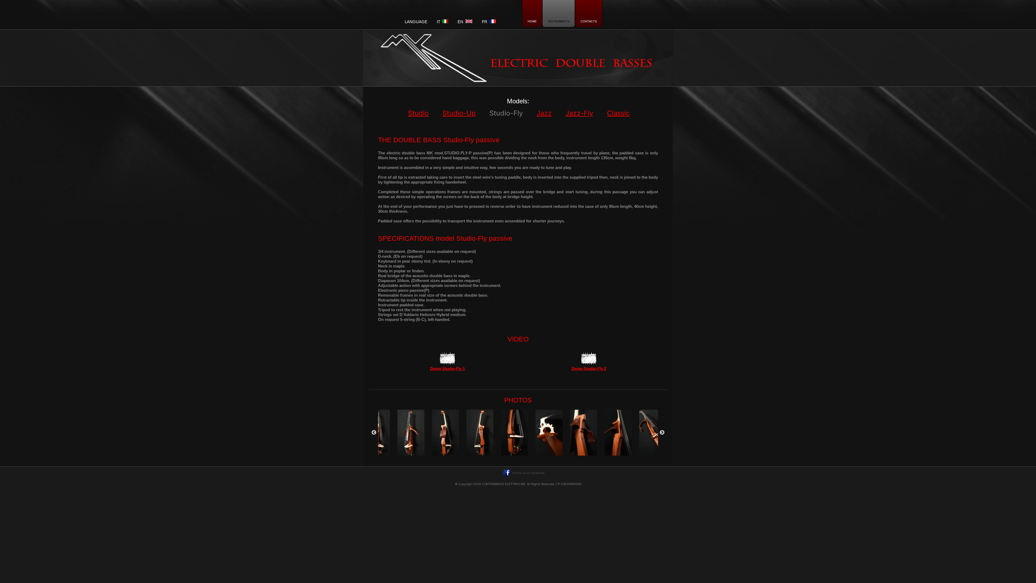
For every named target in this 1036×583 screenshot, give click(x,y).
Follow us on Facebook (528, 473)
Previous (374, 432)
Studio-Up (459, 113)
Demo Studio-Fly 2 (588, 368)
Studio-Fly (506, 113)
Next (662, 432)
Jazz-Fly (579, 113)
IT (439, 21)
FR (485, 21)
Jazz (544, 113)
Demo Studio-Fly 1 (447, 368)
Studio (418, 113)
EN (461, 21)
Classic (618, 113)
